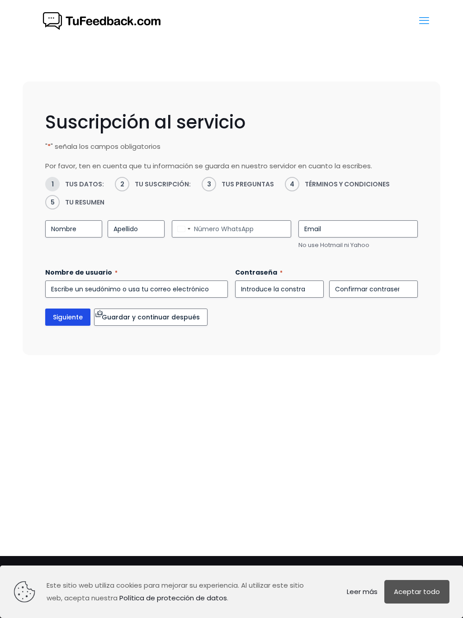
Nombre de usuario (81, 272)
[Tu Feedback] (101, 20)
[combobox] (182, 229)
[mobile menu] (424, 21)
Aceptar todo (417, 591)
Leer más (362, 591)
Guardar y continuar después (151, 317)
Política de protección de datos (173, 598)
